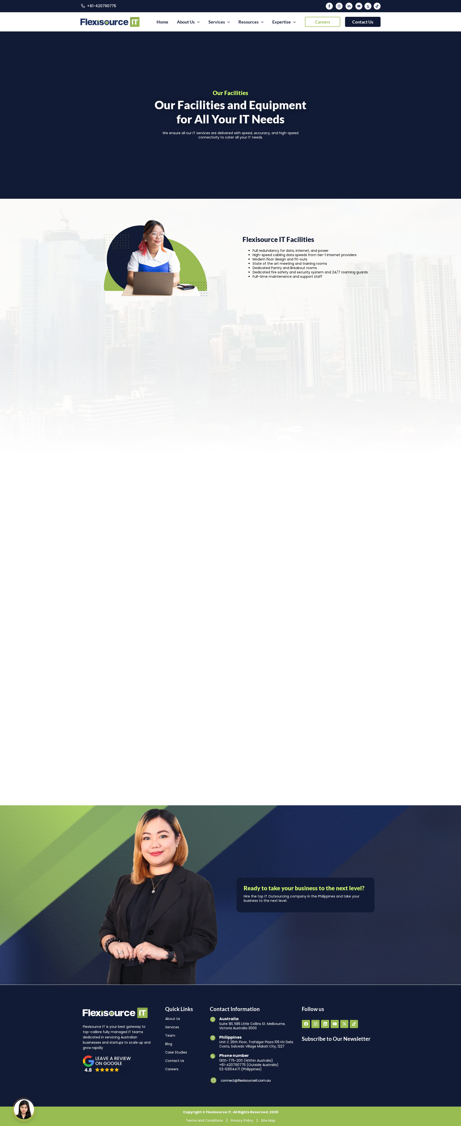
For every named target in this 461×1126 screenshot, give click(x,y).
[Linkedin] (349, 6)
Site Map (268, 1120)
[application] (197, 21)
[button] (322, 22)
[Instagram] (339, 6)
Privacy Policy (242, 1120)
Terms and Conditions (204, 1120)
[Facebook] (329, 6)
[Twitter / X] (367, 6)
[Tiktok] (377, 6)
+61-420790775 (101, 5)
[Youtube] (358, 6)
